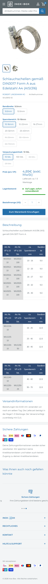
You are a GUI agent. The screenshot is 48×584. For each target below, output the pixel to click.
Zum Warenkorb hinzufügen (24, 212)
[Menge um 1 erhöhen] (39, 202)
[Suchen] (42, 11)
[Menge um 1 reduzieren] (25, 202)
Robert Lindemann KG (14, 94)
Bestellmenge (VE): (12, 202)
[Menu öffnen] (4, 4)
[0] (43, 4)
